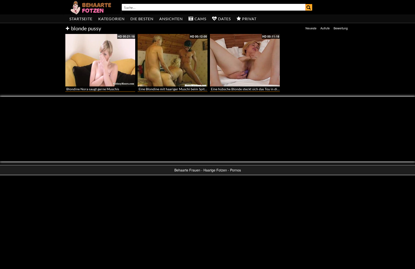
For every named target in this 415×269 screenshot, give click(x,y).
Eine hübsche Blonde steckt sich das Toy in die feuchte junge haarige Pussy (266, 89)
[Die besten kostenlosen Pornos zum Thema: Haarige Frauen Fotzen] (91, 7)
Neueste (311, 28)
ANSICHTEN (171, 18)
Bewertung (341, 28)
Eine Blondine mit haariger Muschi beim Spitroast (175, 89)
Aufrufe (325, 28)
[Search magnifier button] (308, 7)
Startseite (80, 18)
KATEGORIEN (111, 18)
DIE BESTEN (141, 18)
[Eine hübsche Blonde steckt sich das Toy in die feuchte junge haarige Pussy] (245, 60)
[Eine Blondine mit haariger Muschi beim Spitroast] (173, 60)
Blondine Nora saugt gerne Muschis (92, 89)
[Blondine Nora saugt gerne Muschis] (100, 60)
